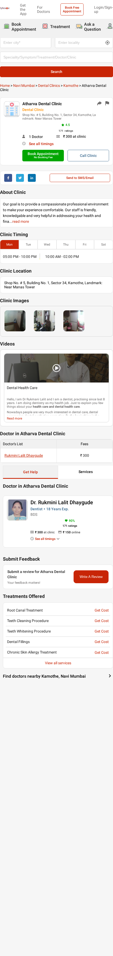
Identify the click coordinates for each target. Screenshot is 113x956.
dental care (80, 412)
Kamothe (70, 85)
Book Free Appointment (72, 9)
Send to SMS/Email (80, 178)
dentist (68, 399)
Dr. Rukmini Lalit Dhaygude (61, 502)
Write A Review (91, 577)
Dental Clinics (49, 85)
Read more (14, 418)
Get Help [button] (30, 472)
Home (5, 85)
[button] (56, 368)
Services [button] (86, 472)
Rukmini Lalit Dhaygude (23, 455)
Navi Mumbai (24, 85)
